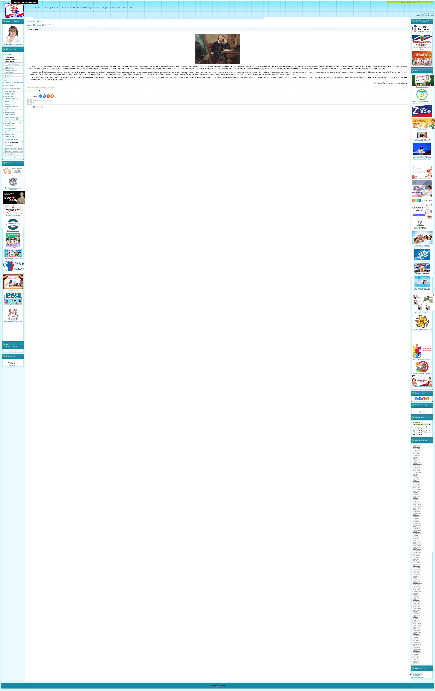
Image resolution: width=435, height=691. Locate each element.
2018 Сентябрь (417, 504)
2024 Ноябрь (416, 627)
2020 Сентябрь (417, 543)
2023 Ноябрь (416, 606)
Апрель (39, 25)
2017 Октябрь (417, 486)
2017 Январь (416, 470)
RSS (432, 15)
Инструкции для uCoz (418, 677)
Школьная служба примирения (13, 258)
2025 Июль (416, 640)
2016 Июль (416, 460)
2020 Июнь (416, 540)
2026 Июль (416, 661)
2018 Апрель (416, 496)
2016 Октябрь (417, 465)
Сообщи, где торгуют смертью (422, 261)
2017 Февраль (417, 472)
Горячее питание (422, 129)
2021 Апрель (416, 555)
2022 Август (416, 581)
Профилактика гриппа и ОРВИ (13, 321)
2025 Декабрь (417, 649)
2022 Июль (416, 579)
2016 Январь (416, 450)
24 (43, 25)
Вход (418, 2)
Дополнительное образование (422, 359)
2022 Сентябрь (417, 583)
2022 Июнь (416, 577)
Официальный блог (417, 673)
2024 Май (415, 617)
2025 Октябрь (417, 645)
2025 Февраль (417, 632)
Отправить (38, 107)
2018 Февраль (417, 492)
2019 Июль (416, 521)
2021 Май (415, 557)
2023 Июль (416, 600)
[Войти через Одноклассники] (52, 96)
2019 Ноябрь (416, 528)
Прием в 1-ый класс (422, 87)
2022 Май (415, 576)
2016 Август (416, 462)
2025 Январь (416, 630)
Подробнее (13, 247)
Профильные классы (13, 231)
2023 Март (416, 593)
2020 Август (416, 542)
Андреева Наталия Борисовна (13, 44)
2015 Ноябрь (416, 447)
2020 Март (416, 535)
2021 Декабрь (417, 567)
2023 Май (415, 596)
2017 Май (415, 477)
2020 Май (415, 538)
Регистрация (411, 2)
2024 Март (416, 613)
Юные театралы (13, 290)
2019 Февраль (417, 513)
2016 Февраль (417, 452)
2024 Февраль (417, 611)
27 (414, 435)
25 (427, 432)
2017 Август (416, 482)
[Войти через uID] (40, 96)
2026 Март (416, 654)
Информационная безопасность (422, 373)
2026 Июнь (416, 659)
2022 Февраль (417, 571)
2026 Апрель (416, 656)
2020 (34, 25)
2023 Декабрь (417, 608)
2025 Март (416, 634)
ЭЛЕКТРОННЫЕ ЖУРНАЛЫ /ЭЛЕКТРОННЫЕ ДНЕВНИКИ (422, 289)
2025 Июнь (416, 639)
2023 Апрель (416, 594)
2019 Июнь (416, 520)
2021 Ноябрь (416, 566)
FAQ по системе (416, 675)
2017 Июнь (416, 479)
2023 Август (416, 601)
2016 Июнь (416, 458)
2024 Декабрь (417, 628)
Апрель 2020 (418, 422)
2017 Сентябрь (417, 484)
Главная (402, 2)
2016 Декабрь (417, 469)
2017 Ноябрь (416, 487)
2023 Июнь (416, 598)
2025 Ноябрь (416, 647)
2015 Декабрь (417, 448)
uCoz (217, 686)
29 (419, 435)
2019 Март (416, 515)
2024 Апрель (416, 615)
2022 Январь (416, 569)
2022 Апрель (416, 574)
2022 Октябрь (417, 584)
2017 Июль (416, 481)
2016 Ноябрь (416, 467)
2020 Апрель (416, 537)
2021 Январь (416, 550)
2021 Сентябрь (417, 562)
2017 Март (416, 474)
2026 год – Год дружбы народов (422, 65)
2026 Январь (416, 651)
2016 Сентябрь (417, 464)
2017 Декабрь (417, 489)
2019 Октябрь (417, 526)
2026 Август (416, 662)
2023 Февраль (417, 591)
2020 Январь (416, 532)
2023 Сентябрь (417, 603)
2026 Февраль (417, 652)
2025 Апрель (416, 635)
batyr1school (44, 87)
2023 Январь (416, 589)
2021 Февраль (417, 552)
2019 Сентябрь (417, 525)
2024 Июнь (416, 618)
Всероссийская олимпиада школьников (13, 188)
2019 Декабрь (417, 530)
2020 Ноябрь (416, 547)
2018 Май (415, 498)
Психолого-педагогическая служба (422, 329)
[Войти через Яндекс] (48, 96)
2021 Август (416, 560)
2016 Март (416, 453)
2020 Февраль (417, 533)
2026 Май (415, 657)
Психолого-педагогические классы (422, 386)
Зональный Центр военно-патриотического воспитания (422, 246)
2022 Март (416, 572)
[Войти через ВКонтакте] (44, 96)
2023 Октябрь (417, 605)
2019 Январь (416, 511)
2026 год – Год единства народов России (422, 48)
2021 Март (416, 554)
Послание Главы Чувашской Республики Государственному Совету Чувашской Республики (422, 157)
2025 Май (415, 637)
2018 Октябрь (417, 506)
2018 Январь (416, 491)
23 (421, 432)
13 (414, 430)
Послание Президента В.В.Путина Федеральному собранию (422, 140)
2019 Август (416, 523)
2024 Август (416, 622)
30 (421, 435)
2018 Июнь (416, 499)
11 (427, 428)
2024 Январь (416, 610)
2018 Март (416, 494)
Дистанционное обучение (422, 312)
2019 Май (415, 518)
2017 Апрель (416, 475)
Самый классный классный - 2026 (422, 101)
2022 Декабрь (417, 588)
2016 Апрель (416, 455)
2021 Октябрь (417, 564)
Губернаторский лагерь (13, 215)
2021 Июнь (416, 559)
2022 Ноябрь (416, 586)
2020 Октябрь (417, 545)
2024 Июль (416, 620)
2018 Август (416, 503)
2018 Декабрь (417, 509)
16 (421, 430)
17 (424, 430)
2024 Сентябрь (417, 623)
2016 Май (415, 457)
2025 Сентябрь (417, 644)
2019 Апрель (416, 516)
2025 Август (416, 642)
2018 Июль (416, 501)
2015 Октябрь (417, 445)
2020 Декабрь (417, 549)
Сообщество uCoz (417, 674)
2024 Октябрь (417, 625)
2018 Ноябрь (416, 508)
